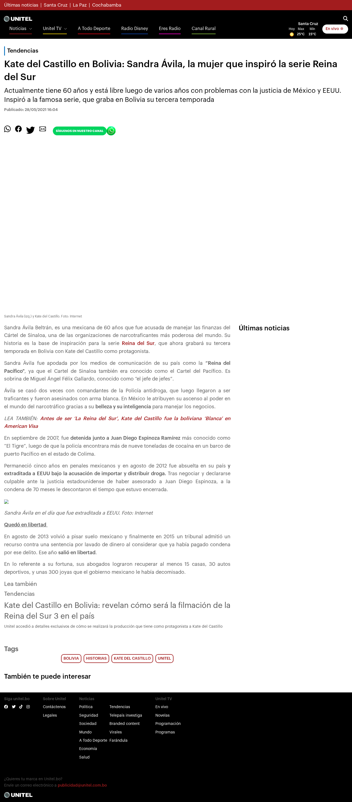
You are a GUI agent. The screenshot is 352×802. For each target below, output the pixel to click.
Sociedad (88, 724)
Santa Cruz (55, 5)
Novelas (162, 715)
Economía (88, 749)
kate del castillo (132, 658)
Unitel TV (52, 28)
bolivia (71, 658)
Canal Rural (204, 28)
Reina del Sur (138, 343)
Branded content (124, 724)
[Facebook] (18, 129)
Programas (165, 732)
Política (86, 707)
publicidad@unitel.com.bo (82, 785)
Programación (168, 724)
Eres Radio (170, 28)
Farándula (118, 741)
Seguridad (88, 715)
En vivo (333, 29)
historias (96, 658)
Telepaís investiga (125, 715)
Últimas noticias (21, 5)
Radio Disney (134, 28)
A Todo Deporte (94, 28)
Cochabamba (106, 5)
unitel (164, 658)
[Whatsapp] (7, 129)
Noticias (17, 28)
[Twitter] (30, 130)
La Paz (80, 5)
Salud (84, 757)
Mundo (85, 732)
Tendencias (119, 707)
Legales (50, 715)
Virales (115, 732)
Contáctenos (54, 707)
